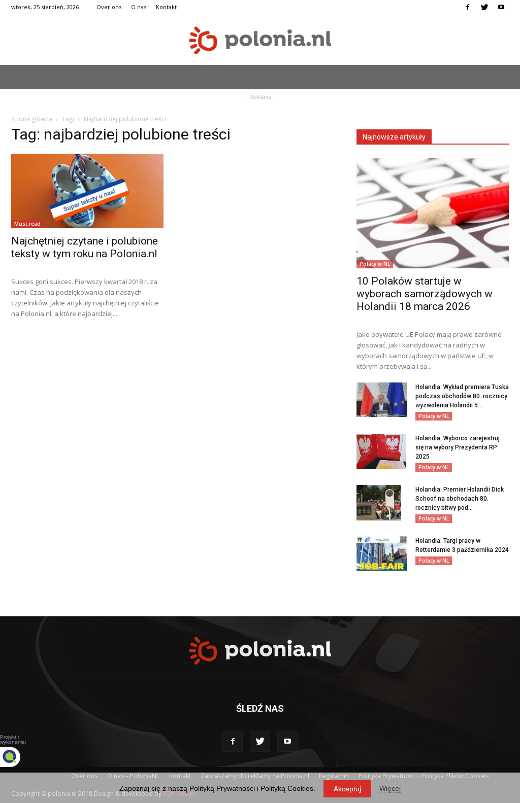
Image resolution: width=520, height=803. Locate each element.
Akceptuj (347, 789)
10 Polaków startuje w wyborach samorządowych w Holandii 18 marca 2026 (424, 293)
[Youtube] (501, 7)
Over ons (108, 7)
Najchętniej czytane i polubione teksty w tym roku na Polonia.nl (84, 247)
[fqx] (18, 757)
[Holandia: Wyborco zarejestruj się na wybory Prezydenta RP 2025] (381, 451)
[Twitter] (484, 7)
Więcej (390, 788)
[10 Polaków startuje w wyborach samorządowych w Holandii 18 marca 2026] (432, 213)
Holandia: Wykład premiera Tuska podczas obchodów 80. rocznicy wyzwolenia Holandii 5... (462, 396)
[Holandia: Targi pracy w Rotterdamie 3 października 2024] (381, 553)
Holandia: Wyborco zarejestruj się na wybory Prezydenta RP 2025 (457, 447)
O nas (138, 7)
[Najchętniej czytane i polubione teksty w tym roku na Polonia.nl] (87, 191)
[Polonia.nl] (260, 40)
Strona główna (31, 119)
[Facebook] (467, 7)
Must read (27, 223)
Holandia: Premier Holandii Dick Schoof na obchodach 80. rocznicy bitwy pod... (459, 498)
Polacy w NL (375, 263)
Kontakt (166, 7)
